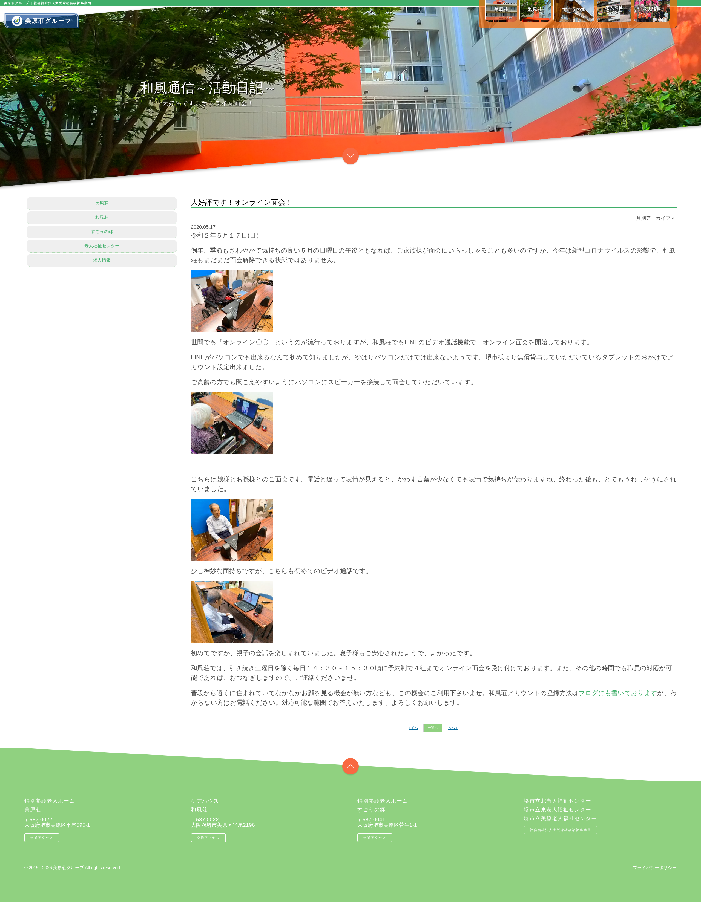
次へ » (453, 728)
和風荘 (101, 217)
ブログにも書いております (618, 692)
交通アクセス (41, 838)
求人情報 (102, 260)
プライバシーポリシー (655, 867)
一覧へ (433, 728)
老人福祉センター (101, 246)
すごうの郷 (102, 231)
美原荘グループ (48, 21)
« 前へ (413, 728)
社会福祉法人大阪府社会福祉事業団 (560, 830)
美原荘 (101, 203)
